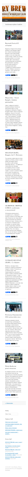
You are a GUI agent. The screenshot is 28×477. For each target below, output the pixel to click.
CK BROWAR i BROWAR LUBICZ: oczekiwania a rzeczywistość (13, 208)
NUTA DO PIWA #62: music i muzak (13, 442)
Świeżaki (17, 185)
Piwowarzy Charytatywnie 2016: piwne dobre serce (13, 316)
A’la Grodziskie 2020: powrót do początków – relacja (11, 454)
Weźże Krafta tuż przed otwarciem (10, 367)
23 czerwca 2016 (8, 397)
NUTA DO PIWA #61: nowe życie (12, 449)
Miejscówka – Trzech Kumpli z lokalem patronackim (12, 100)
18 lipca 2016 (8, 346)
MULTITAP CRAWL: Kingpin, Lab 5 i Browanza (13, 154)
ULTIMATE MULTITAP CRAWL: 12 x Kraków (13, 261)
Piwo (13, 77)
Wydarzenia (17, 77)
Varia (17, 294)
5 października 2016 (9, 239)
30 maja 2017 (8, 77)
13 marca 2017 (8, 185)
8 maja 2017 (7, 132)
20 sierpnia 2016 (8, 294)
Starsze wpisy (9, 403)
